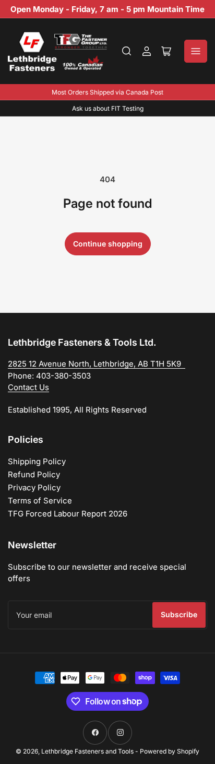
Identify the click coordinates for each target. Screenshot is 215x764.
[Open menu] (195, 51)
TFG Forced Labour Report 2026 (67, 514)
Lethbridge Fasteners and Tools (87, 751)
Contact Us (28, 387)
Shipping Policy (37, 461)
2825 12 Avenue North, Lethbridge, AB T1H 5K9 (96, 364)
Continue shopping (107, 243)
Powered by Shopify (169, 751)
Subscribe (179, 614)
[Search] (126, 51)
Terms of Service (40, 501)
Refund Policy (34, 474)
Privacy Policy (34, 487)
